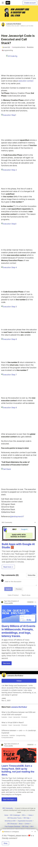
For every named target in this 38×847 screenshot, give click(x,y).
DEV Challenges (15, 815)
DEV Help (26, 818)
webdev (30, 47)
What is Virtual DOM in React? (14, 724)
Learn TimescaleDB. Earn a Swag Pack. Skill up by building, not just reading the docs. (18, 770)
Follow (19, 681)
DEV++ (24, 815)
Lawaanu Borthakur (13, 24)
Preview (19, 589)
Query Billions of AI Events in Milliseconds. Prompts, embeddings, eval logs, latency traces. (18, 631)
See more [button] (6, 663)
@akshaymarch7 (17, 516)
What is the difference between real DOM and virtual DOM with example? (18, 714)
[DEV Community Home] (7, 3)
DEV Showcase (12, 823)
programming (7, 50)
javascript (6, 47)
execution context (25, 81)
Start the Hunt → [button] (9, 799)
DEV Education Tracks (15, 818)
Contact (27, 823)
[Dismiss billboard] (35, 831)
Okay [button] (5, 843)
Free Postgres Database (12, 826)
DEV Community (8, 808)
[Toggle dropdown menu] (35, 522)
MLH (31, 826)
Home (6, 815)
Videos (30, 815)
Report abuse (26, 595)
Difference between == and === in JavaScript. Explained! (18, 733)
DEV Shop (25, 826)
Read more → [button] (8, 567)
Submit (8, 589)
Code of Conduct (13, 595)
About (21, 823)
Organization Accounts (25, 821)
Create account (30, 3)
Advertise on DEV (10, 821)
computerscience (18, 47)
